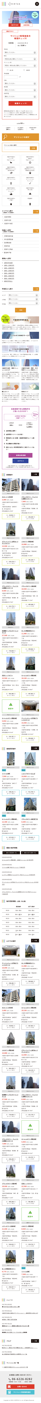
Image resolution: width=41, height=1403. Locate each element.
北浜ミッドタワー (7, 675)
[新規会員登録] (20, 455)
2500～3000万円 (9, 273)
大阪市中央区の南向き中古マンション (30, 158)
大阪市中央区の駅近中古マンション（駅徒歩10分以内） (30, 169)
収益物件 (30, 198)
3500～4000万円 (9, 278)
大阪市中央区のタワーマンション (11, 178)
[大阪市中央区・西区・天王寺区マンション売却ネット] (20, 22)
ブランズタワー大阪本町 (28, 586)
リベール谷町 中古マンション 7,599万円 (13, 867)
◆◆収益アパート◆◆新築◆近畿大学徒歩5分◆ (15, 1326)
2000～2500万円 (9, 270)
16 (19, 934)
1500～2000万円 (9, 268)
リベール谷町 (6, 773)
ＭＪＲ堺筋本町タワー (28, 631)
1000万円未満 (8, 263)
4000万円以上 (8, 281)
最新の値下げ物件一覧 (30, 852)
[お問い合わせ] (20, 1386)
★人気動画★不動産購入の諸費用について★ (14, 1354)
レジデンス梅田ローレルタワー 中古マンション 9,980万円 (18, 875)
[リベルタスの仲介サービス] (20, 335)
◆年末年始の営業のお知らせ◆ (11, 1306)
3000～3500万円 (9, 276)
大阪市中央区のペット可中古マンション (11, 158)
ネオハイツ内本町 (7, 497)
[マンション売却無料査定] (20, 1392)
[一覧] (36, 212)
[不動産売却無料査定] (20, 319)
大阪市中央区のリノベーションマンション (30, 179)
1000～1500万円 (9, 265)
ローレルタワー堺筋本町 (28, 675)
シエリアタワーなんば (28, 773)
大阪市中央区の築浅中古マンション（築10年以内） (11, 169)
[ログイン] (20, 461)
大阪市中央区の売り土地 (30, 188)
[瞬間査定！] (20, 103)
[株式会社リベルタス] (11, 4)
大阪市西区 (26, 25)
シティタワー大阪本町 (9, 1226)
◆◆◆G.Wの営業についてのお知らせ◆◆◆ (14, 1332)
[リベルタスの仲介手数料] (20, 348)
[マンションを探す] (20, 137)
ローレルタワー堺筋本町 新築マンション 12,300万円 (17, 860)
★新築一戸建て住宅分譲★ (9, 1319)
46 (32, 914)
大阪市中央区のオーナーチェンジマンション (11, 189)
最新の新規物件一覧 (11, 852)
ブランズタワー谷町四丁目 (29, 819)
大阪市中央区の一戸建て (11, 199)
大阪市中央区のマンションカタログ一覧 (15, 1367)
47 (19, 914)
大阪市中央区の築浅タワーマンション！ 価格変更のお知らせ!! (20, 1313)
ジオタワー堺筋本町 (27, 541)
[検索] (33, 148)
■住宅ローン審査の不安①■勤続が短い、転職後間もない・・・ (20, 1347)
